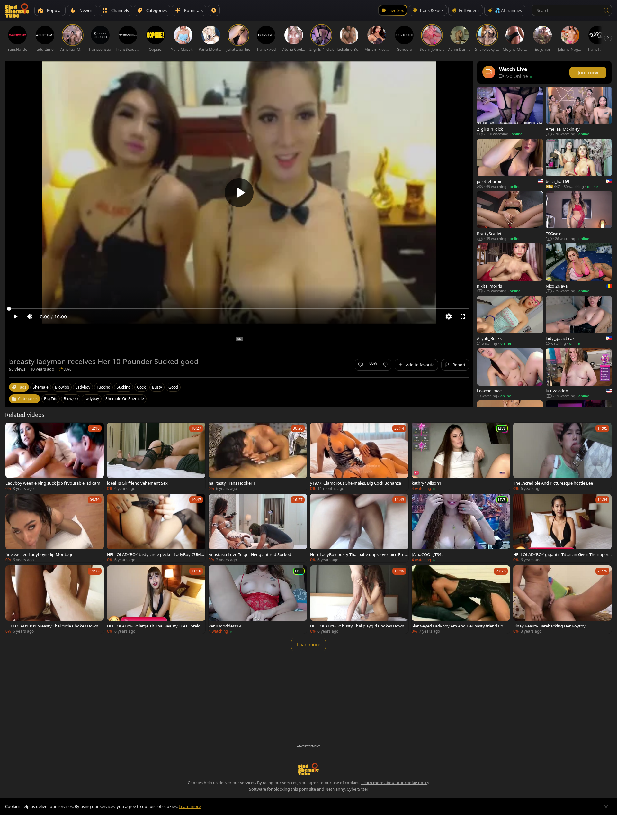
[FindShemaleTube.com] (17, 10)
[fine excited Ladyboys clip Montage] (54, 528)
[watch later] (13, 430)
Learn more (190, 806)
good (173, 387)
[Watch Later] (214, 10)
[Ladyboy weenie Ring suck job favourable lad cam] (54, 457)
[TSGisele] (579, 216)
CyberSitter (357, 789)
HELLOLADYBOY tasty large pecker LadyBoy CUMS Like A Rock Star (155, 554)
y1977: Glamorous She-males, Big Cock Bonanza (355, 483)
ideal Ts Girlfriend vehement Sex (137, 483)
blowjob (62, 387)
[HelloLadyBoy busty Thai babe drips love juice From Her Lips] (359, 528)
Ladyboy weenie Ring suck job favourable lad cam (52, 483)
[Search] (606, 10)
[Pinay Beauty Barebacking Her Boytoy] (562, 599)
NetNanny (335, 789)
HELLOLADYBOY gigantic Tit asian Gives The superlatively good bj (562, 554)
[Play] (239, 192)
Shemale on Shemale (124, 398)
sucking (123, 387)
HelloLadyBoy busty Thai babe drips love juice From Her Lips (359, 554)
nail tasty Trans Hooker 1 (232, 483)
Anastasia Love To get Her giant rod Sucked (250, 554)
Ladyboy (91, 398)
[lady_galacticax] (579, 321)
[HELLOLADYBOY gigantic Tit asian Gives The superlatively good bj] (562, 528)
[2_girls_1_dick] (510, 111)
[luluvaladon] (579, 373)
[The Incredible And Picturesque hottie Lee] (562, 457)
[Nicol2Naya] (579, 268)
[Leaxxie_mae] (510, 373)
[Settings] (448, 316)
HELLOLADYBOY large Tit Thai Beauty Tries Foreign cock (155, 625)
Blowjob (71, 398)
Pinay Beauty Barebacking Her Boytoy (549, 625)
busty (157, 387)
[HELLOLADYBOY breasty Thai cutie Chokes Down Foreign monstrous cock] (54, 599)
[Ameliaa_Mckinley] (579, 111)
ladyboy (83, 387)
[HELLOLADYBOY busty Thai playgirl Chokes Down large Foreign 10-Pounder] (359, 599)
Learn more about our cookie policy (395, 782)
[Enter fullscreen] (462, 316)
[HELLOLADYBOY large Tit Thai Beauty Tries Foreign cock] (156, 599)
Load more (308, 644)
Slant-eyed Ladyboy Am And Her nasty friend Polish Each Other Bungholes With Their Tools (461, 625)
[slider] (239, 309)
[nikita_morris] (510, 268)
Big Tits (50, 398)
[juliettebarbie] (510, 164)
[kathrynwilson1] (461, 457)
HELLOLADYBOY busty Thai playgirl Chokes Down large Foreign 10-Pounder (359, 625)
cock (141, 387)
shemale (41, 387)
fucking (103, 387)
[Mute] (29, 316)
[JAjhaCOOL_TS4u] (461, 528)
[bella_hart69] (579, 164)
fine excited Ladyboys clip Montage (39, 554)
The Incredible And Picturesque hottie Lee (553, 483)
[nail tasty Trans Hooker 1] (258, 457)
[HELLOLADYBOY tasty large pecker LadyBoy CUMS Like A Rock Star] (156, 528)
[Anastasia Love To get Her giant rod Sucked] (258, 528)
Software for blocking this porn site (283, 789)
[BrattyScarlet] (510, 216)
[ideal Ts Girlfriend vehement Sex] (156, 457)
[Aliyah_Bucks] (510, 321)
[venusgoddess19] (258, 599)
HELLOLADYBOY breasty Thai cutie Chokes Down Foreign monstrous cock (53, 625)
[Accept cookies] (606, 806)
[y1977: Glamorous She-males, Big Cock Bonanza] (359, 457)
